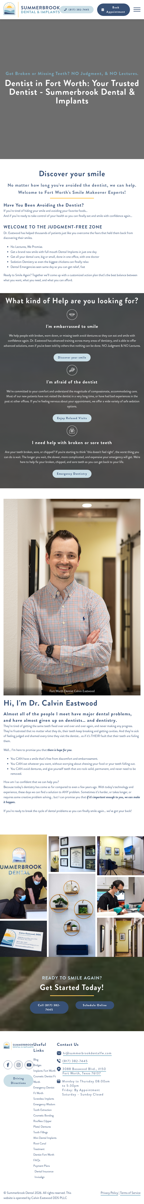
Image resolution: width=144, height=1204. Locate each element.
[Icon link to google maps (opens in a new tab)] (59, 1069)
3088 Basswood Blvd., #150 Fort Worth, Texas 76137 (84, 1071)
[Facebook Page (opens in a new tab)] (8, 1065)
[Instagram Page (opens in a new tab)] (18, 1065)
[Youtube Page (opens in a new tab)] (29, 1065)
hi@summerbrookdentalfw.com (87, 1053)
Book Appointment (115, 9)
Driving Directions (18, 1080)
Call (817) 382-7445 (49, 1007)
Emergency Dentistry (72, 474)
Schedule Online (95, 1005)
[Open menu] (136, 10)
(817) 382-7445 (79, 9)
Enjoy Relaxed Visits (72, 418)
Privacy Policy (109, 1193)
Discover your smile (72, 357)
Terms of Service (130, 1193)
